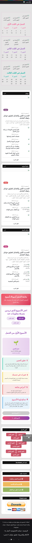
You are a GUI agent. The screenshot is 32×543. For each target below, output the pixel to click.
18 (7, 55)
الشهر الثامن (11, 451)
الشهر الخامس (11, 443)
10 (11, 33)
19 (2, 55)
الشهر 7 (23, 76)
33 (25, 81)
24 (7, 57)
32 (2, 79)
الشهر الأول (21, 434)
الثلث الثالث (16, 323)
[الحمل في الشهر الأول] (25, 16)
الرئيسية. (25, 531)
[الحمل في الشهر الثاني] (16, 18)
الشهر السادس (16, 446)
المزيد (4, 93)
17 (11, 55)
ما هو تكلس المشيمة (13, 281)
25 (2, 57)
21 (20, 57)
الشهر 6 (6, 52)
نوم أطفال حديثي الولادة (12, 210)
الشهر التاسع (16, 455)
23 (11, 57)
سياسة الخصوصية (16, 531)
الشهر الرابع (22, 443)
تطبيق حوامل (13, 535)
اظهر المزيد (16, 159)
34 (20, 81)
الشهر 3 (6, 28)
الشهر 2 (14, 28)
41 (16, 83)
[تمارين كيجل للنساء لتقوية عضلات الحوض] (28, 151)
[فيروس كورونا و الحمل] (28, 139)
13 (25, 35)
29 (16, 79)
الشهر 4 (23, 52)
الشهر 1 (23, 28)
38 (2, 81)
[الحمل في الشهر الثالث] (6, 18)
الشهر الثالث (16, 438)
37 (7, 81)
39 (25, 83)
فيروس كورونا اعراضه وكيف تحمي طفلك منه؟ (11, 203)
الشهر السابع (21, 451)
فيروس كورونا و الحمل (13, 141)
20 (25, 57)
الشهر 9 (6, 76)
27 (25, 79)
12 (2, 33)
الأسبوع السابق (15, 413)
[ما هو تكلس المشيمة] (24, 281)
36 (11, 81)
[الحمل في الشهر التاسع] (6, 66)
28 (20, 79)
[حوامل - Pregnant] (20, 2)
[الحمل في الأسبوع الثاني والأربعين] (24, 267)
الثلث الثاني (11, 318)
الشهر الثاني (11, 434)
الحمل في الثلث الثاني (16, 48)
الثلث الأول (21, 318)
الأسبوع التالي (17, 418)
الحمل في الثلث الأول (16, 24)
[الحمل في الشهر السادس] (6, 41)
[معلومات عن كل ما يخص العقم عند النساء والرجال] (28, 144)
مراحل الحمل (25, 230)
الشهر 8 (14, 76)
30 (11, 79)
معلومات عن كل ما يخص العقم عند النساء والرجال (12, 147)
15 (20, 55)
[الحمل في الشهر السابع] (25, 64)
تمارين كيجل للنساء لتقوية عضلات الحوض (12, 154)
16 (16, 55)
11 (7, 33)
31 (7, 79)
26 (25, 59)
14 (25, 55)
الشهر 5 (14, 52)
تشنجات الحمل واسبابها (13, 136)
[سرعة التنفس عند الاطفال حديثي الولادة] (28, 215)
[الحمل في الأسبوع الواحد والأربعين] (24, 274)
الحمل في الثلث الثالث (16, 72)
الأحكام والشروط (23, 535)
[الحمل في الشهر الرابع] (25, 40)
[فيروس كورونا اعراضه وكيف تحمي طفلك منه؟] (28, 201)
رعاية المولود (25, 166)
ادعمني (6, 535)
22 (16, 57)
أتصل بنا (7, 531)
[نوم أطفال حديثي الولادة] (24, 210)
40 (20, 83)
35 (16, 81)
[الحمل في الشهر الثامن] (16, 66)
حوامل (27, 93)
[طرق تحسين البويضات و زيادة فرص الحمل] (28, 127)
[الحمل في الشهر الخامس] (16, 41)
